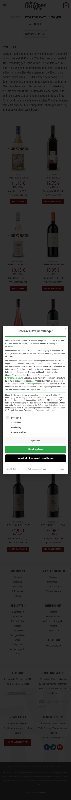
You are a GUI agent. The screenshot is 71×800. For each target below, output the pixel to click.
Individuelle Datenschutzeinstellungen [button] (35, 458)
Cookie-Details (13, 469)
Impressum (59, 469)
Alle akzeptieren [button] (35, 449)
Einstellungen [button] (30, 384)
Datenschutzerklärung (14, 378)
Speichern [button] (35, 440)
